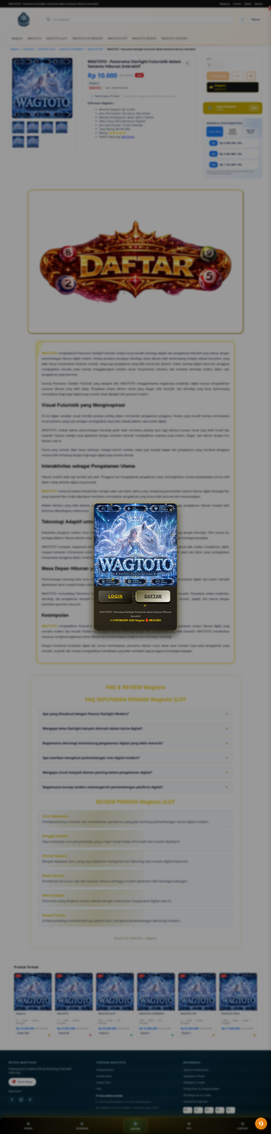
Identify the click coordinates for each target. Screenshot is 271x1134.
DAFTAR (153, 596)
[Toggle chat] (261, 1123)
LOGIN (115, 596)
